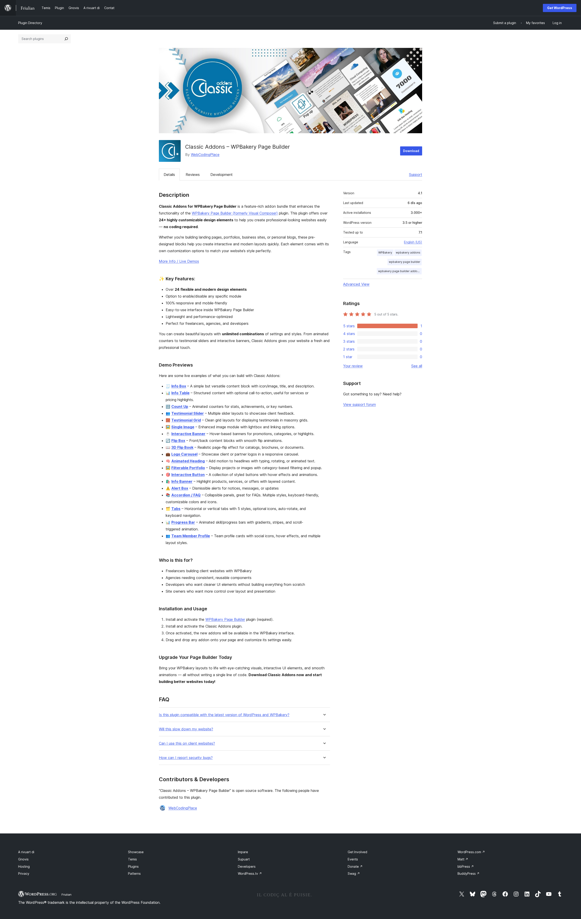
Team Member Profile (190, 536)
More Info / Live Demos (179, 261)
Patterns (134, 873)
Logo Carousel (184, 454)
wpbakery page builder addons (399, 271)
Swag (354, 873)
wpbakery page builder (404, 262)
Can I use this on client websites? (187, 743)
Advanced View (356, 284)
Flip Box (178, 440)
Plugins (133, 866)
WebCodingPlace (205, 154)
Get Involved (357, 852)
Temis (132, 859)
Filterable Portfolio (188, 468)
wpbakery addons (408, 252)
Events (353, 859)
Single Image (182, 427)
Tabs (175, 508)
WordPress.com (471, 852)
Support (415, 174)
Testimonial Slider (187, 413)
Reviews (193, 174)
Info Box (178, 386)
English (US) (413, 242)
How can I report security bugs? (186, 758)
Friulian (66, 894)
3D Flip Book (182, 447)
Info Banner (181, 481)
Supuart (244, 859)
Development (221, 174)
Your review (353, 366)
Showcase (136, 852)
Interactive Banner (188, 433)
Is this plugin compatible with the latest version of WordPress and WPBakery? (224, 715)
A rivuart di (26, 852)
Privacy (23, 873)
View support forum (359, 404)
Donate (355, 866)
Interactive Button (188, 474)
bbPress (466, 866)
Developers (247, 866)
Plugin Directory (30, 23)
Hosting (24, 866)
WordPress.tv (250, 873)
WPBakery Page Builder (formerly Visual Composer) (235, 213)
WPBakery (385, 252)
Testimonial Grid (186, 420)
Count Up (179, 406)
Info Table (180, 393)
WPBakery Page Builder (225, 619)
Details (169, 174)
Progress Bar (183, 522)
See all (416, 366)
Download (411, 151)
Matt (463, 859)
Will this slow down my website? (186, 729)
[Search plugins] (66, 38)
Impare (243, 852)
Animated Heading (188, 461)
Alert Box (179, 488)
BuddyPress (469, 873)
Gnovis (23, 859)
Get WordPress (559, 8)
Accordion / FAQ (186, 495)
